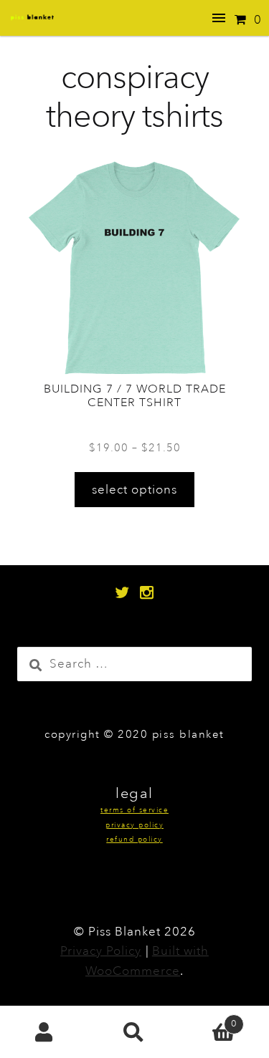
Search (134, 1032)
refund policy (134, 840)
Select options (134, 489)
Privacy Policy (100, 950)
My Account (45, 1032)
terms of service (134, 810)
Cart (208, 1019)
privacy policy (134, 825)
